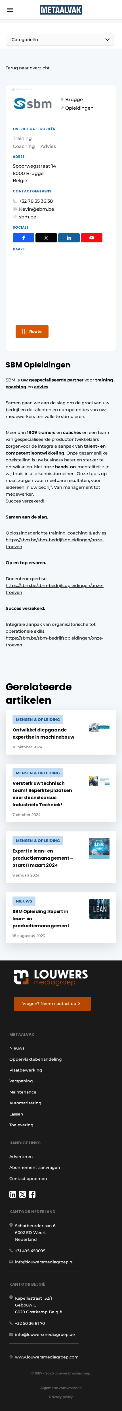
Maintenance (22, 1092)
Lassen (16, 1114)
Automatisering (25, 1103)
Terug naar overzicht (28, 68)
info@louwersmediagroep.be (45, 1334)
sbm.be (27, 217)
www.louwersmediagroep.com (47, 1357)
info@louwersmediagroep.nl (44, 1262)
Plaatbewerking (25, 1070)
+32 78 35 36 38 (36, 201)
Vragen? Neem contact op (49, 1003)
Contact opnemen (28, 1178)
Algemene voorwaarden (61, 1388)
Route (35, 331)
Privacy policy (61, 1397)
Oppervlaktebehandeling (35, 1059)
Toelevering (21, 1124)
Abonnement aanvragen (34, 1167)
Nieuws (16, 1048)
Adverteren (21, 1156)
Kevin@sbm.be (36, 209)
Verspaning (21, 1081)
